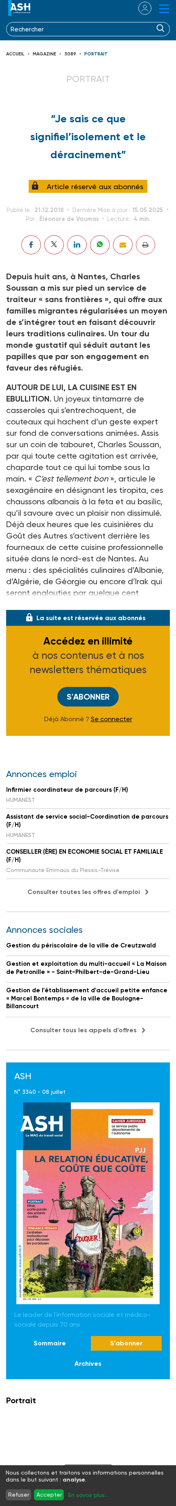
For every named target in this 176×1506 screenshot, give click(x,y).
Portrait (96, 54)
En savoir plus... (88, 1495)
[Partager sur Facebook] (31, 244)
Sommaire (50, 1343)
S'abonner (88, 697)
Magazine (44, 54)
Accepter (49, 1494)
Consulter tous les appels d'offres (83, 1030)
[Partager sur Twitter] (54, 244)
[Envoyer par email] (123, 244)
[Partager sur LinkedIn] (77, 244)
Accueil (15, 54)
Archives (88, 1363)
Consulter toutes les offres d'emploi (83, 892)
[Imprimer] (145, 244)
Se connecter (111, 719)
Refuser (18, 1494)
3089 (70, 54)
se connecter (139, 8)
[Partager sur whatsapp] (100, 244)
